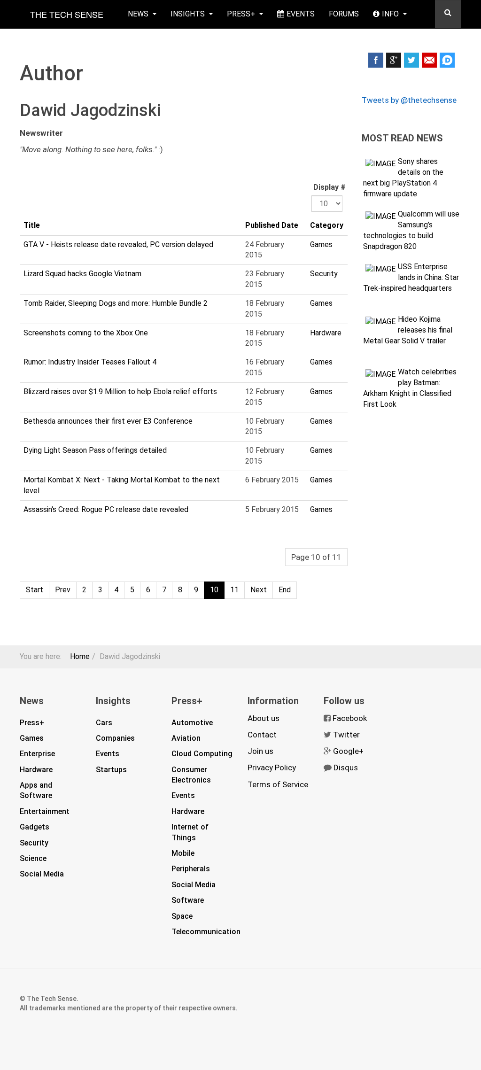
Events (301, 13)
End (285, 589)
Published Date (271, 225)
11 (234, 589)
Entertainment (45, 811)
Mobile (182, 853)
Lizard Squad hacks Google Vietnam (82, 273)
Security (324, 273)
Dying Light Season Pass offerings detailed (95, 450)
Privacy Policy (272, 767)
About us (263, 718)
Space (182, 916)
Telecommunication (205, 931)
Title (31, 225)
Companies (115, 738)
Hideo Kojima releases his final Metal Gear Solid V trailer (407, 330)
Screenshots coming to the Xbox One (85, 332)
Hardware (325, 332)
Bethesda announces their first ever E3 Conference (108, 421)
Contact (262, 734)
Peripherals (190, 868)
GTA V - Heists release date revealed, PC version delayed (118, 244)
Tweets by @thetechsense (409, 100)
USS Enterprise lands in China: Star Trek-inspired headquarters (411, 277)
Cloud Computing (202, 753)
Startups (111, 769)
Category (326, 225)
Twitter (346, 734)
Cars (104, 722)
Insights (189, 13)
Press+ (242, 13)
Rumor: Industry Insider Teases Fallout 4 (89, 361)
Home (80, 656)
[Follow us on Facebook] (375, 60)
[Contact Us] (429, 60)
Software (187, 900)
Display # (329, 187)
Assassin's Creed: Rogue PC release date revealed (105, 509)
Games (321, 244)
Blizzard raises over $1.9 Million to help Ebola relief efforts (120, 391)
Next (258, 589)
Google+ (348, 751)
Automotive (192, 722)
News (139, 13)
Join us (260, 751)
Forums (344, 13)
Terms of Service (278, 784)
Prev (62, 589)
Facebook (350, 718)
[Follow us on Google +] (393, 60)
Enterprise (37, 753)
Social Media (42, 873)
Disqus (346, 767)
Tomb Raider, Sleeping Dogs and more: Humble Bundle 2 (115, 303)
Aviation (186, 738)
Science (33, 858)
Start (34, 589)
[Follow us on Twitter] (411, 60)
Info (391, 13)
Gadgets (34, 826)
